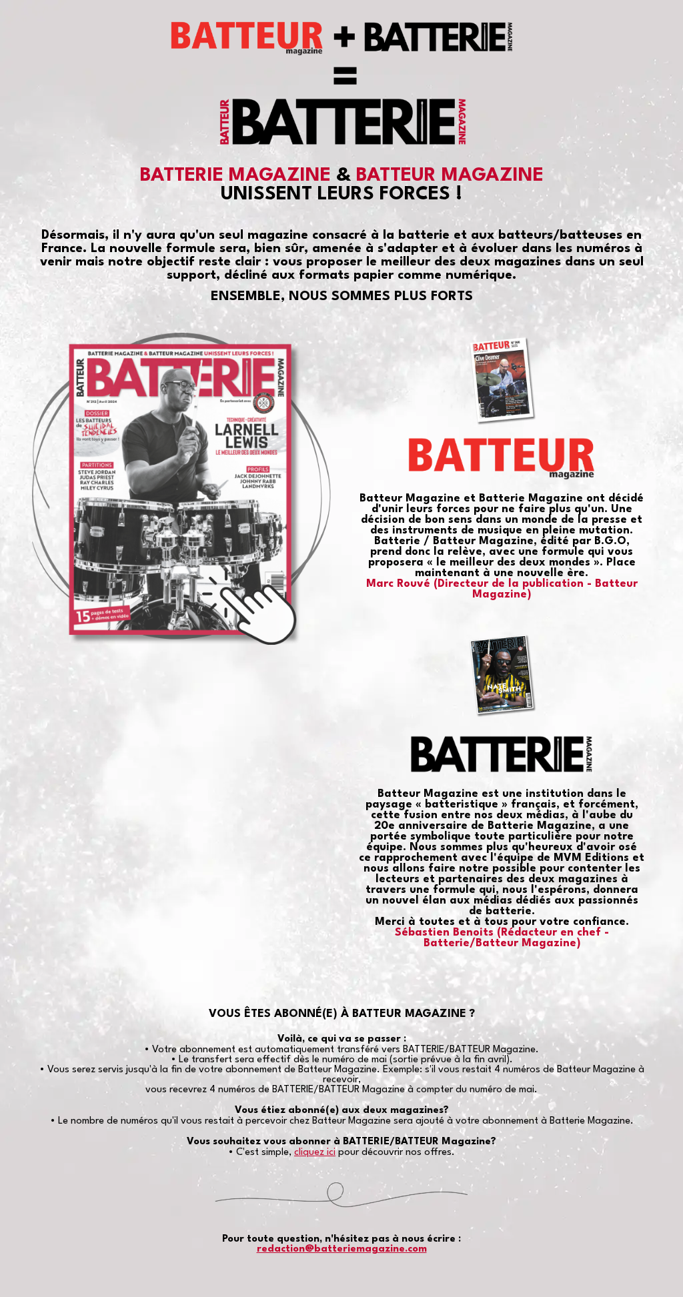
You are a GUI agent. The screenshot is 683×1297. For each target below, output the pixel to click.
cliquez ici (314, 1153)
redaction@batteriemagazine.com (342, 1249)
